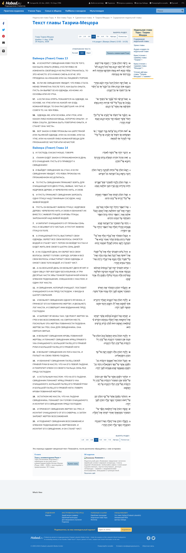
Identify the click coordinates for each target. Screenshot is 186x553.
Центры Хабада (120, 520)
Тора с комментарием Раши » (48, 458)
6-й (102, 36)
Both (82, 53)
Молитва (94, 520)
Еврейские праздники (98, 515)
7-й (107, 36)
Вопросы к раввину (125, 3)
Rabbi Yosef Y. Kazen (74, 539)
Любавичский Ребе (121, 517)
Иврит (88, 53)
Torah (90, 539)
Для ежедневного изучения (72, 520)
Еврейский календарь (70, 517)
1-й (80, 36)
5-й (98, 36)
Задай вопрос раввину (70, 515)
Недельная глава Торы (43, 17)
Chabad (71, 537)
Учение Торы (34, 10)
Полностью (123, 36)
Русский (75, 53)
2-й (84, 36)
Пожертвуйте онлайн (160, 3)
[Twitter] (153, 538)
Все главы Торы (64, 17)
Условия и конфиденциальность (127, 546)
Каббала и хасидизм (75, 10)
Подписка (65, 522)
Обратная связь (148, 546)
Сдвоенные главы (83, 17)
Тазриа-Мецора (102, 17)
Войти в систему (97, 3)
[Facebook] (148, 538)
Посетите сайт (89, 473)
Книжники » (100, 458)
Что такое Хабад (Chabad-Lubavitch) (127, 515)
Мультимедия (97, 10)
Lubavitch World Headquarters (116, 537)
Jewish (103, 539)
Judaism (95, 539)
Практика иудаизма (14, 10)
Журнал (48, 515)
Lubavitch (78, 537)
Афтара (113, 36)
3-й (89, 36)
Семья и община (53, 10)
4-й (93, 36)
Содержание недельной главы (127, 17)
